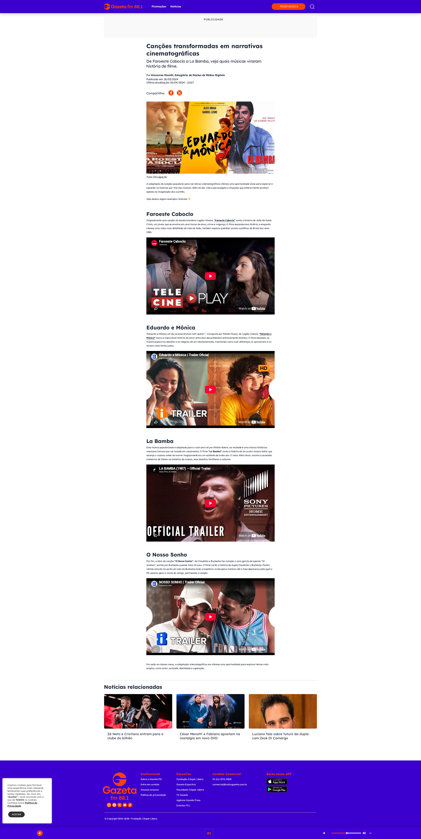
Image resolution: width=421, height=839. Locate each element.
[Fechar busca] (405, 3)
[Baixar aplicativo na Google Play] (282, 789)
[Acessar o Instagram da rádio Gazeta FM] (109, 805)
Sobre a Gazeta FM (151, 779)
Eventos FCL (183, 805)
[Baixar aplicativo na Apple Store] (281, 781)
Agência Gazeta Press (188, 800)
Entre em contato (150, 784)
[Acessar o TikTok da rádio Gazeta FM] (130, 805)
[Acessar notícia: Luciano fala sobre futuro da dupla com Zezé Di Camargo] (283, 722)
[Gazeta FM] (120, 786)
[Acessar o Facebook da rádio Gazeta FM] (114, 805)
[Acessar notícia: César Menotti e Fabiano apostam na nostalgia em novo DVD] (210, 722)
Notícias (175, 6)
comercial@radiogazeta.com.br (229, 784)
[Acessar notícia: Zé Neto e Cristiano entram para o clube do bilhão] (138, 722)
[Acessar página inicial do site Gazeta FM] (123, 7)
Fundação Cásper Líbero (189, 779)
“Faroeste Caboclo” (224, 220)
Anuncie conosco (150, 789)
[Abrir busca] (312, 7)
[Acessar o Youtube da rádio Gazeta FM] (125, 805)
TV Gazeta (182, 794)
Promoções (159, 6)
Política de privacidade (153, 794)
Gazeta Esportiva (186, 784)
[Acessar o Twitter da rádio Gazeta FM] (119, 805)
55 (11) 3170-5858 (221, 779)
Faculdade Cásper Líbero (190, 789)
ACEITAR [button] (16, 814)
